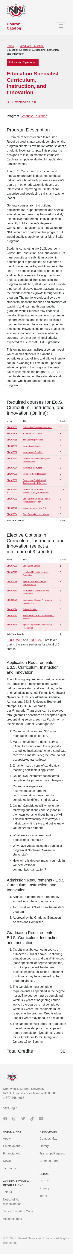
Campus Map (48, 1138)
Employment (11, 1146)
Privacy (44, 1188)
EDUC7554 (12, 468)
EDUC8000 (12, 427)
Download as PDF (24, 102)
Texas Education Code (18, 1211)
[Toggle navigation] (61, 26)
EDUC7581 (12, 591)
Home (10, 45)
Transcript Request (52, 1153)
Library (44, 1146)
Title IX (7, 1192)
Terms (43, 1195)
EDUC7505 (12, 433)
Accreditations (12, 1218)
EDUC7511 (12, 440)
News (7, 1160)
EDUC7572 (12, 508)
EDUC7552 (12, 452)
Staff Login (10, 1108)
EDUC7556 (12, 480)
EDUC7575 (12, 572)
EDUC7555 (12, 474)
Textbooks (9, 1168)
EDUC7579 (12, 581)
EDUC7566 (12, 566)
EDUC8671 (12, 600)
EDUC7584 (12, 514)
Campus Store (49, 1160)
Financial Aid (11, 1153)
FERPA (44, 1181)
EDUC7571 (12, 499)
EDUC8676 (12, 625)
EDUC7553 (12, 458)
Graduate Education (32, 45)
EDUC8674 (12, 609)
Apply (7, 1138)
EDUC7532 (12, 446)
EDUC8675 (12, 615)
